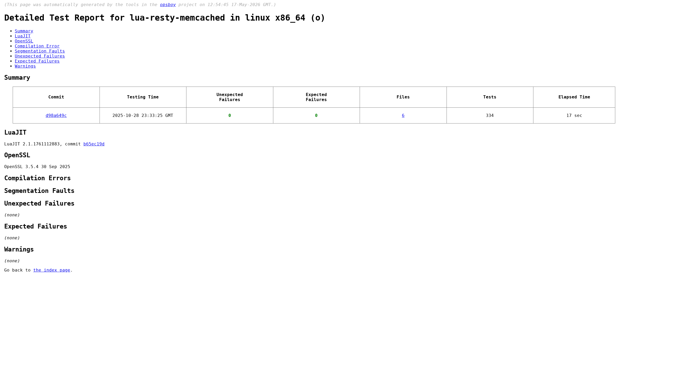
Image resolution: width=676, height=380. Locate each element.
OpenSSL (24, 41)
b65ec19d (94, 143)
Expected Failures (37, 61)
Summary (24, 31)
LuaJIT (23, 36)
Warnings (25, 66)
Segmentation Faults (40, 51)
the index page (51, 270)
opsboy (168, 4)
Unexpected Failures (40, 56)
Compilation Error (37, 46)
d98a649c (56, 115)
